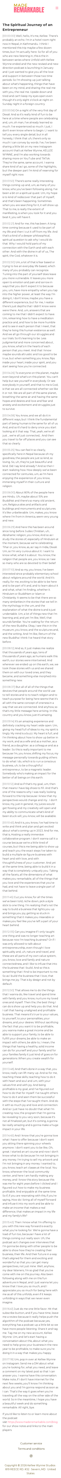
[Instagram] (31, 1455)
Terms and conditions (31, 1448)
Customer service (31, 1443)
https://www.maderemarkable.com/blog (33, 1422)
